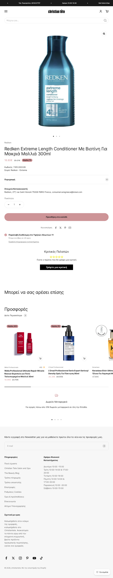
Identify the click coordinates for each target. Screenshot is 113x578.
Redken (7, 142)
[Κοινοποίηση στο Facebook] (55, 227)
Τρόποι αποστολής (12, 482)
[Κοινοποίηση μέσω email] (70, 227)
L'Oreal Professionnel (55, 367)
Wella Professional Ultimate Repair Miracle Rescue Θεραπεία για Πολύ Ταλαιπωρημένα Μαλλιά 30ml (24, 374)
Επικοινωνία (10, 501)
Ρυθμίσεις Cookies (12, 492)
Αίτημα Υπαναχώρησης (15, 506)
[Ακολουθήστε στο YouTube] (34, 558)
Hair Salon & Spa (101, 3)
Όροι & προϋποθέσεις (14, 497)
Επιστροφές (9, 487)
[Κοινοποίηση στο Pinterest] (65, 227)
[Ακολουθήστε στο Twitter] (13, 558)
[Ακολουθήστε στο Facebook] (6, 558)
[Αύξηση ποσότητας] (20, 204)
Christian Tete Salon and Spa (17, 468)
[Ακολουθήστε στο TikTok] (41, 558)
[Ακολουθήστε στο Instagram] (20, 558)
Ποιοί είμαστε (10, 463)
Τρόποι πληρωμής (12, 478)
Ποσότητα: (9, 198)
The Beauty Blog (11, 473)
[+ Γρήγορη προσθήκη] (40, 358)
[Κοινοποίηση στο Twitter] (60, 227)
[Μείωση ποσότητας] (9, 204)
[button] (105, 20)
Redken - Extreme (19, 170)
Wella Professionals (11, 367)
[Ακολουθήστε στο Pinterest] (27, 558)
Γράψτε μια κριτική (56, 267)
